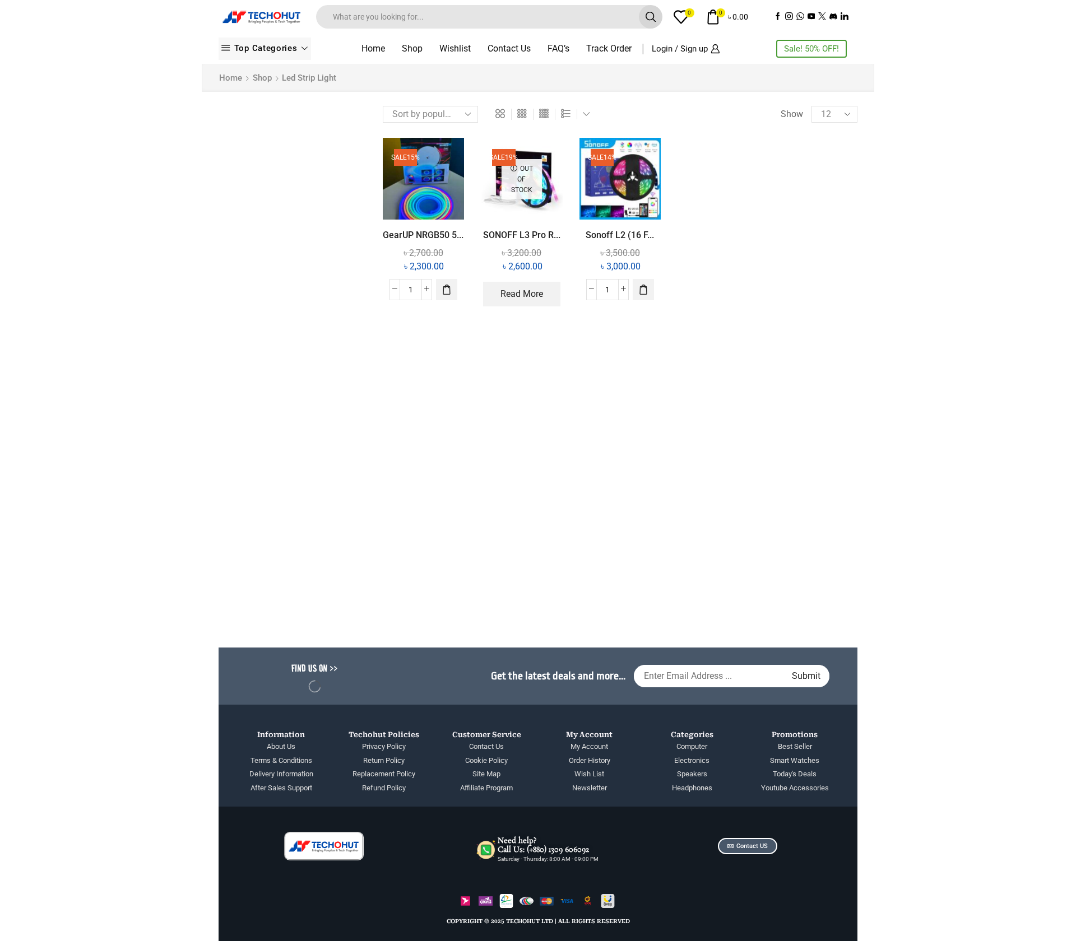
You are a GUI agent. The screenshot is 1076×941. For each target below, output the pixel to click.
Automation (734, 272)
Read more (521, 293)
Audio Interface (741, 253)
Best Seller (731, 310)
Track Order (609, 48)
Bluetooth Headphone (753, 329)
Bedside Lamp (739, 291)
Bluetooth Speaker (747, 348)
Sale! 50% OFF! (811, 49)
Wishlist (455, 48)
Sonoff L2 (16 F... (620, 235)
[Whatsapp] (800, 17)
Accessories (734, 158)
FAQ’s (558, 48)
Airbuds (726, 234)
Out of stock (756, 510)
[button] (446, 289)
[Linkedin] (844, 17)
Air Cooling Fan (741, 197)
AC (716, 139)
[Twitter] (822, 17)
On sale (746, 529)
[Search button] (650, 17)
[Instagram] (789, 17)
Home (373, 48)
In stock (747, 491)
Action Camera (740, 178)
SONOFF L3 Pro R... (521, 235)
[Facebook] (778, 17)
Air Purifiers (733, 216)
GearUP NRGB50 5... (423, 235)
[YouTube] (811, 17)
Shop (412, 48)
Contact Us (509, 48)
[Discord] (833, 17)
